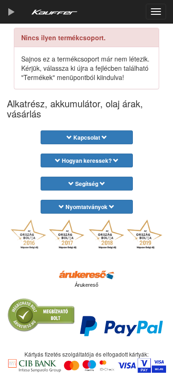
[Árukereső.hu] (86, 274)
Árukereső (86, 285)
